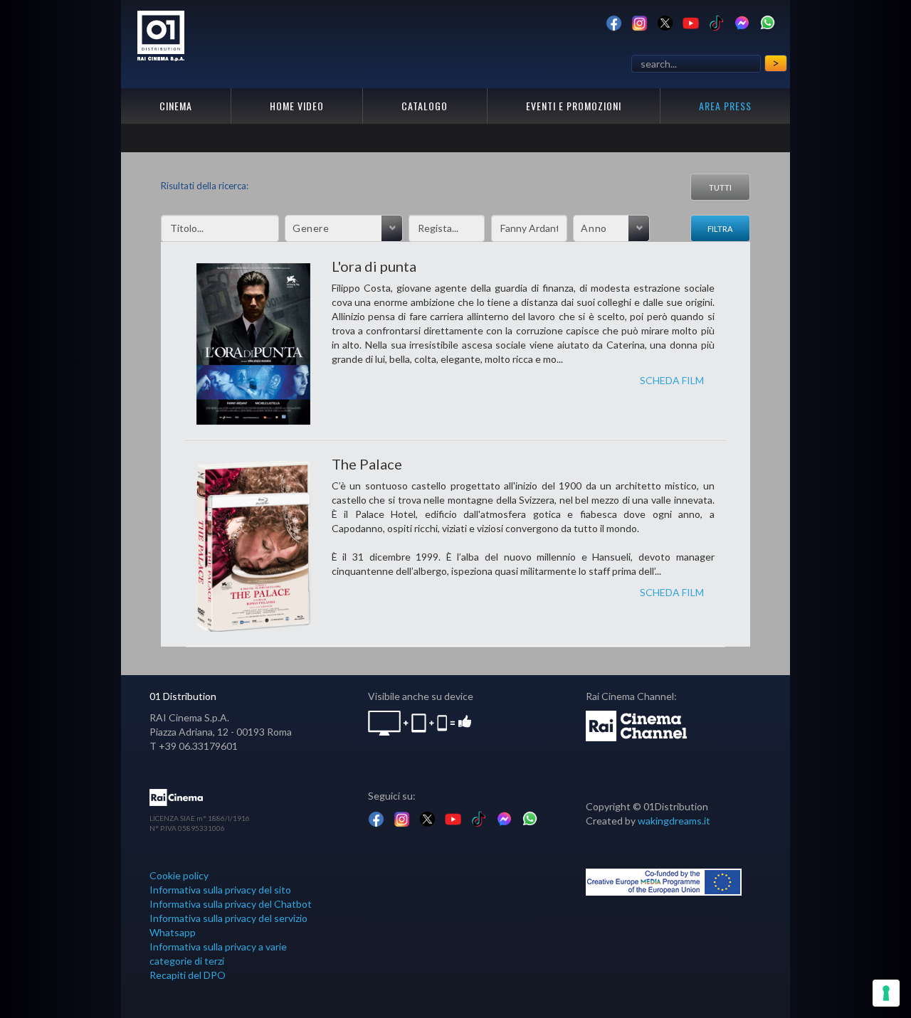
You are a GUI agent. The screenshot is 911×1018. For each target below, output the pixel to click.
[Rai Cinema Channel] (637, 725)
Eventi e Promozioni (573, 105)
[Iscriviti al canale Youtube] (691, 22)
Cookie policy (179, 875)
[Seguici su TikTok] (716, 22)
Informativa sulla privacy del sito (220, 890)
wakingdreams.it (674, 821)
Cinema (175, 105)
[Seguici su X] (665, 22)
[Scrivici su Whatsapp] (767, 22)
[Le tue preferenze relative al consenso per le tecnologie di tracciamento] (886, 993)
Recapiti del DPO (187, 975)
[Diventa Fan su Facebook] (614, 22)
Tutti (720, 187)
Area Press (725, 105)
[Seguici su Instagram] (639, 22)
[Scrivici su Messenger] (742, 22)
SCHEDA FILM (672, 380)
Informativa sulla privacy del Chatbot (230, 904)
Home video (297, 105)
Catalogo (424, 105)
